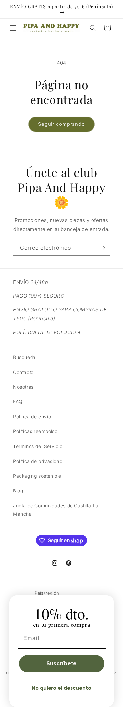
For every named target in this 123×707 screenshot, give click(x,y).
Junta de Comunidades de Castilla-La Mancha (56, 509)
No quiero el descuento (61, 688)
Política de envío (32, 416)
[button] (13, 28)
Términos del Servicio (38, 446)
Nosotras (23, 387)
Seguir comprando (61, 124)
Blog (18, 490)
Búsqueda (24, 357)
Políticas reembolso (35, 431)
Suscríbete (61, 663)
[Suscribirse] (102, 248)
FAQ (18, 401)
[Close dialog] (107, 602)
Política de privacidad (37, 461)
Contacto (23, 372)
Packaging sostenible (37, 476)
